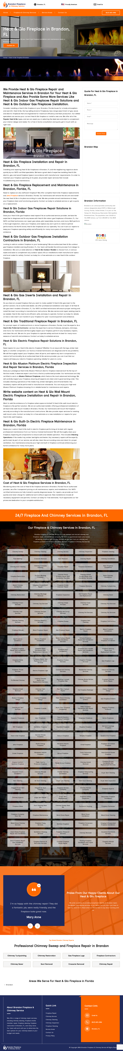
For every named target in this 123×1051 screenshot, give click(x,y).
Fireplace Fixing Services (40, 824)
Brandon (9, 985)
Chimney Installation (108, 559)
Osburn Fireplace (63, 736)
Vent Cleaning (17, 781)
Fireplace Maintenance (40, 815)
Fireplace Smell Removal (18, 690)
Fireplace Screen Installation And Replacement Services (108, 763)
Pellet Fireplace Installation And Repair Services (85, 708)
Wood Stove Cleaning (108, 815)
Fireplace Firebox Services (63, 661)
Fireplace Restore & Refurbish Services (40, 842)
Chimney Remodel (85, 833)
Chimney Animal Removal (85, 763)
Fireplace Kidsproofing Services (85, 772)
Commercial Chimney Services (63, 670)
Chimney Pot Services (85, 612)
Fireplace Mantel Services (108, 842)
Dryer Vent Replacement (63, 797)
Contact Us (62, 13)
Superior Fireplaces (17, 718)
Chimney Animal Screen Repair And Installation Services (85, 576)
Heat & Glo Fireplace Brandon (19, 57)
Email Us (100, 4)
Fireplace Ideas (18, 806)
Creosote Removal (40, 559)
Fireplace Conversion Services (85, 824)
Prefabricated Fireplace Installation (108, 639)
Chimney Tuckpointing (108, 586)
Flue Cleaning (17, 559)
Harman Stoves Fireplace (40, 735)
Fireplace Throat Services (17, 670)
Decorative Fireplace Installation (108, 797)
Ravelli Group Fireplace (63, 763)
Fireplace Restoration (18, 576)
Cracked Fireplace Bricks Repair (63, 842)
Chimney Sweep (17, 551)
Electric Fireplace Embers (85, 698)
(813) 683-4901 (111, 13)
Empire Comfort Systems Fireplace (18, 763)
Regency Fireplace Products (108, 708)
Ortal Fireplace (85, 744)
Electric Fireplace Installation (40, 639)
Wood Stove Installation (85, 815)
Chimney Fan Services (108, 612)
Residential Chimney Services (85, 670)
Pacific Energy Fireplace (40, 744)
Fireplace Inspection (63, 595)
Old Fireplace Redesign (85, 690)
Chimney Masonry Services (40, 621)
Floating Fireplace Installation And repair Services (85, 842)
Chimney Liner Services (18, 612)
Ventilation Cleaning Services (40, 832)
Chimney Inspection (85, 551)
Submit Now (101, 133)
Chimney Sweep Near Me (63, 806)
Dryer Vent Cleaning (108, 773)
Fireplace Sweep (62, 621)
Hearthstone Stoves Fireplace (108, 753)
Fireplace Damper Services (85, 661)
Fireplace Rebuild (18, 630)
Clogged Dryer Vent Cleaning (17, 788)
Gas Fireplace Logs (108, 661)
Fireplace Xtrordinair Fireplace (108, 744)
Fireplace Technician (108, 806)
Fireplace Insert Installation (17, 772)
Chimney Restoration (18, 595)
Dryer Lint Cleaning (62, 781)
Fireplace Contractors (108, 621)
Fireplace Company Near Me (17, 815)
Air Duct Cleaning (40, 781)
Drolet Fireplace (17, 753)
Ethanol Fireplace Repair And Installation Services (85, 639)
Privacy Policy (50, 1036)
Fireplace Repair (63, 567)
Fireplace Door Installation (63, 650)
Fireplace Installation (85, 567)
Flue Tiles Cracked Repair (63, 690)
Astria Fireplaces (108, 718)
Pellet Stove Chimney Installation (63, 698)
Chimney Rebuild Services (40, 772)
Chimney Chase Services (63, 603)
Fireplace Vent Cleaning (85, 621)
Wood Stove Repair (63, 815)
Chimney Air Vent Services (17, 708)
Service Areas (47, 13)
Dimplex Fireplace (85, 736)
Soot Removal (62, 559)
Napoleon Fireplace (63, 727)
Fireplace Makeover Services (63, 832)
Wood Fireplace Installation (108, 630)
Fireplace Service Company (63, 788)
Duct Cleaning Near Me (40, 806)
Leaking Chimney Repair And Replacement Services (40, 680)
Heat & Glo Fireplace (18, 736)
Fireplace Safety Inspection (85, 797)
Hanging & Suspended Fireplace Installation (108, 824)
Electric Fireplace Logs (40, 670)
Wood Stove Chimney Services (18, 824)
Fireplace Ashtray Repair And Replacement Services (108, 650)
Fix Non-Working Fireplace (40, 576)
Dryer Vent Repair (40, 797)
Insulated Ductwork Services (108, 832)
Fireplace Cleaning (108, 551)
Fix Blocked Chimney (18, 680)
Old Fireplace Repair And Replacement (85, 594)
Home (5, 13)
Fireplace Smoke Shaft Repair (40, 586)
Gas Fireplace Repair (63, 630)
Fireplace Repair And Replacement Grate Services (40, 660)
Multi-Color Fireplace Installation (63, 708)
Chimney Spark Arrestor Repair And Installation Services (63, 576)
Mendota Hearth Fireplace (63, 744)
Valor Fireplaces (40, 718)
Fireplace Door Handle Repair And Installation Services (85, 650)
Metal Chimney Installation (18, 586)
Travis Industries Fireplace (85, 753)
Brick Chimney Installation (108, 576)
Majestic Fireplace (85, 727)
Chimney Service (62, 551)
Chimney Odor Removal (40, 690)
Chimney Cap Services (40, 603)
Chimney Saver (108, 595)
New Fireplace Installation (108, 566)
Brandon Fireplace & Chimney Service (93, 1047)
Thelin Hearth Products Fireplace (40, 763)
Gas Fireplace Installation (17, 639)
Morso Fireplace (63, 753)
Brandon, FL (96, 1029)
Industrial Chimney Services (108, 670)
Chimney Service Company (85, 788)
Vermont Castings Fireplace (108, 727)
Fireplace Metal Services (18, 661)
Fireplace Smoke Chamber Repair (62, 586)
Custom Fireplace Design (40, 698)
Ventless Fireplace (63, 824)
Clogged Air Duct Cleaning (40, 788)
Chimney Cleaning (40, 551)
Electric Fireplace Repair (85, 630)
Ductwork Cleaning (85, 806)
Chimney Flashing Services (18, 621)
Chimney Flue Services (108, 603)
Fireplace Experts (108, 789)
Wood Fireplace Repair (40, 630)
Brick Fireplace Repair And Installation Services (17, 842)
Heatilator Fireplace (40, 727)
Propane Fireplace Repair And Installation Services (17, 650)
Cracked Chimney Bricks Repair (108, 680)
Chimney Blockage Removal (40, 594)
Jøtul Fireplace (12, 196)
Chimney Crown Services (17, 603)
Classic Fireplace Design (108, 690)
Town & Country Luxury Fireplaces (63, 718)
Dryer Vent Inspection (108, 781)
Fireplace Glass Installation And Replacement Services (40, 650)
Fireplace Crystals (40, 708)
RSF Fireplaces (18, 727)
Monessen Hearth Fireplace (40, 753)
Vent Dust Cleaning (85, 781)
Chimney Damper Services (40, 612)
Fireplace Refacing (85, 586)
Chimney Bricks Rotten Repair (85, 680)
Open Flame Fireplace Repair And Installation (17, 832)
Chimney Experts (17, 797)
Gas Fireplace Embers (108, 699)
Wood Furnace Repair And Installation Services (63, 639)
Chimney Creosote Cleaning (40, 566)
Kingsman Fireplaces (85, 718)
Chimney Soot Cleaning (17, 567)
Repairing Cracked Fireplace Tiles (63, 680)
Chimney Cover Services (85, 603)
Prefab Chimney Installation (63, 772)
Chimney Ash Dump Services (62, 612)
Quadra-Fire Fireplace (108, 736)
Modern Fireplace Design (18, 698)
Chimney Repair (85, 559)
